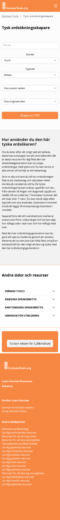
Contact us (32, 506)
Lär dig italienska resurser (17, 484)
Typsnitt (30, 69)
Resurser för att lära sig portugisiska (23, 473)
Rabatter (7, 386)
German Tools (10, 16)
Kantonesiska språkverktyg (24, 307)
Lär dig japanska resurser (16, 447)
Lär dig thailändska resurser (18, 477)
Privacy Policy (37, 503)
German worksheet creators (18, 407)
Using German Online (14, 411)
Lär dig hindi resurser (14, 462)
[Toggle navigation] (55, 6)
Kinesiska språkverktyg (21, 299)
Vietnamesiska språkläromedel (19, 443)
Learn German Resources (17, 381)
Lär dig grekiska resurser (16, 458)
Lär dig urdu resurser (14, 466)
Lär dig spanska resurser (16, 469)
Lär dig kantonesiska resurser (19, 432)
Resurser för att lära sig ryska (19, 436)
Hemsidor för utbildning (22, 315)
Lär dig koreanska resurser (17, 451)
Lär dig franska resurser (16, 480)
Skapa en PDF (30, 115)
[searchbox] (30, 45)
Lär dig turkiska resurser (16, 454)
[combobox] (30, 45)
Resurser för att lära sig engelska (21, 440)
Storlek (30, 54)
